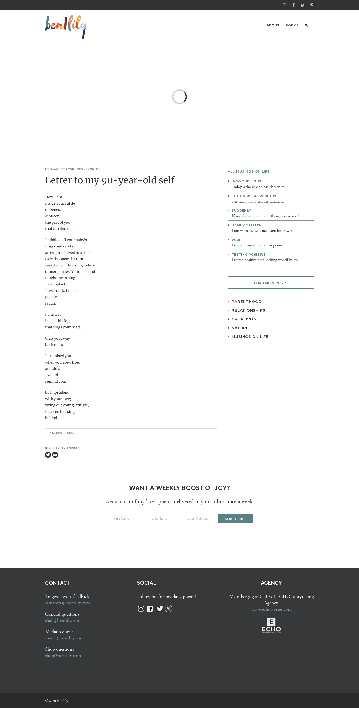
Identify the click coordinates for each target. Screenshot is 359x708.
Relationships (248, 310)
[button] (306, 25)
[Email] (55, 455)
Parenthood (247, 301)
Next (70, 432)
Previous (56, 432)
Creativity (244, 319)
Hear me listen (247, 225)
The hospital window (254, 196)
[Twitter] (48, 455)
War (236, 240)
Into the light (247, 181)
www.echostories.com (271, 609)
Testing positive (249, 254)
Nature (240, 327)
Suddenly (241, 210)
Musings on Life (250, 336)
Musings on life (88, 169)
